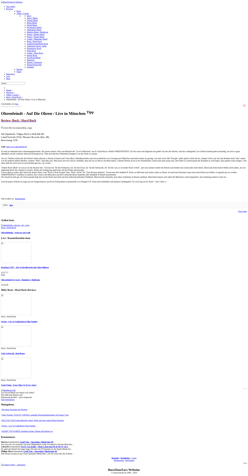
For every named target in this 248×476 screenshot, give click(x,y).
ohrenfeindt (20, 199)
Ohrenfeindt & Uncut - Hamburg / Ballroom (20, 280)
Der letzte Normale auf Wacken (14, 409)
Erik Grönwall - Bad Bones (13, 353)
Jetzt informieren (8, 400)
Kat (11, 205)
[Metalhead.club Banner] (8, 390)
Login (134, 458)
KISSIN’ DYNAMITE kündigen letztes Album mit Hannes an (27, 431)
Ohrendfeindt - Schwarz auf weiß (15, 233)
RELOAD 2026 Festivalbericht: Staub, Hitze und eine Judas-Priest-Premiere (33, 420)
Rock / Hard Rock (8, 227)
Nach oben (242, 211)
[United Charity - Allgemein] (13, 465)
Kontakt (115, 458)
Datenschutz (119, 460)
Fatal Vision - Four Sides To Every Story (19, 385)
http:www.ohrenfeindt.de (16, 147)
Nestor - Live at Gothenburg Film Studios (19, 322)
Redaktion (125, 458)
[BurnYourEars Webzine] (11, 2)
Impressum (129, 460)
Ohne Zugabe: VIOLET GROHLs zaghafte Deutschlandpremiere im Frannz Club (35, 415)
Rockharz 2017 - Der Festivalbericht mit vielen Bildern (25, 267)
